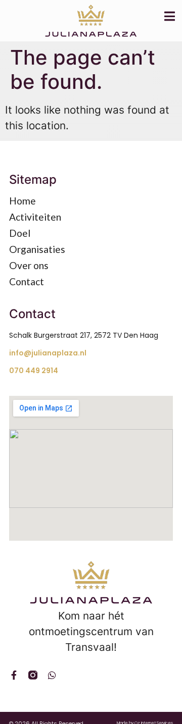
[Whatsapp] (52, 675)
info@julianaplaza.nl (47, 353)
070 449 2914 (33, 371)
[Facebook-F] (13, 675)
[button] (171, 16)
